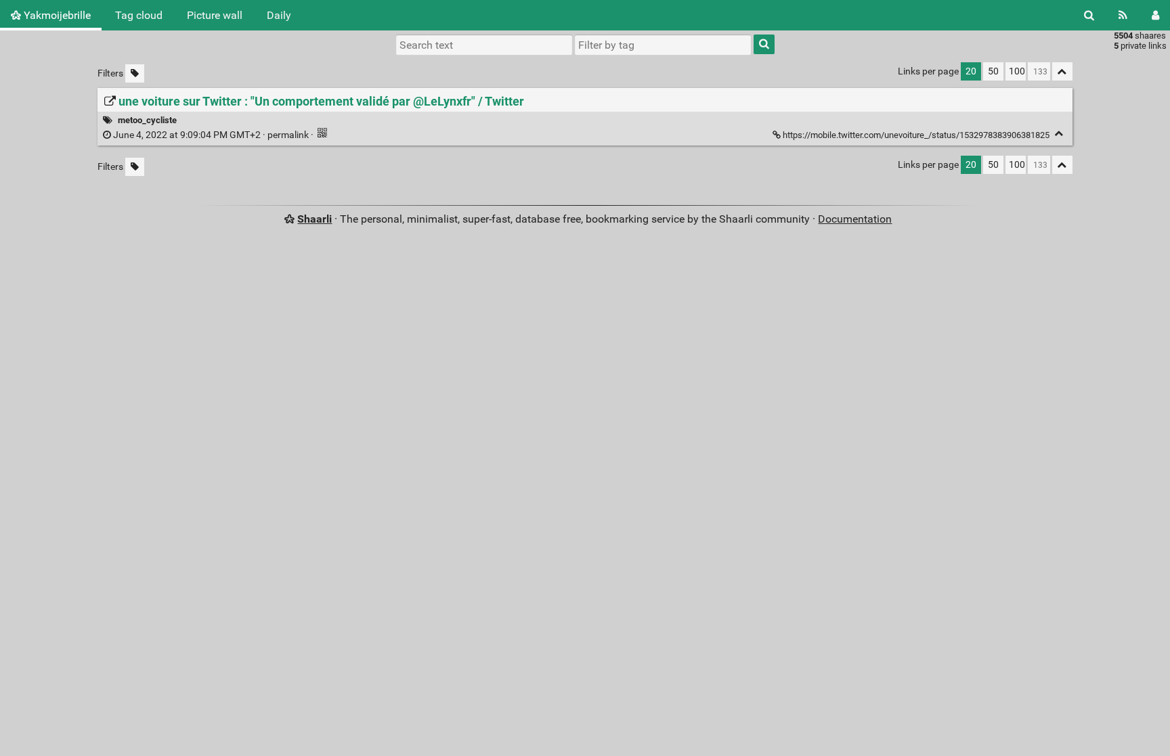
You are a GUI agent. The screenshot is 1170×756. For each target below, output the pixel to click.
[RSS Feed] (1123, 15)
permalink (211, 135)
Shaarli (314, 219)
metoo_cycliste (147, 120)
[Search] (1089, 15)
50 (993, 71)
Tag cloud (138, 15)
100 (1017, 71)
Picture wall (214, 15)
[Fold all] (1062, 71)
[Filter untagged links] (134, 73)
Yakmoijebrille (56, 15)
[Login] (1155, 15)
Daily (279, 15)
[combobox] (663, 45)
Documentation (855, 219)
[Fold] (1059, 133)
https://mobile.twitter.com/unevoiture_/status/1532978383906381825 (916, 135)
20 (971, 71)
